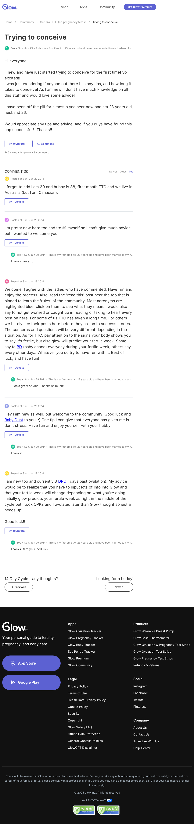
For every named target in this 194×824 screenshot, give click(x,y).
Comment (47, 143)
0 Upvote (19, 143)
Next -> (119, 587)
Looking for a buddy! (114, 578)
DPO (62, 481)
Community (26, 22)
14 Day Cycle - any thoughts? (31, 578)
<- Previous (19, 587)
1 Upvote (18, 201)
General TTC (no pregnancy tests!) (63, 22)
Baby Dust (14, 419)
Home (9, 22)
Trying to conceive (105, 22)
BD (19, 346)
